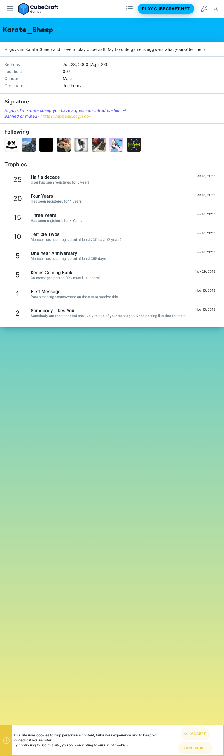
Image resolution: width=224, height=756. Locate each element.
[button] (10, 9)
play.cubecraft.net (166, 8)
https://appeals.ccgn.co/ (66, 116)
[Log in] (204, 9)
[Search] (215, 9)
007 (66, 71)
